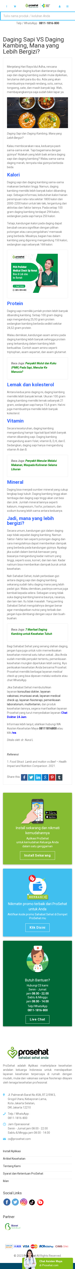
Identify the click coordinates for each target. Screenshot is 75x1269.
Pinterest (52, 777)
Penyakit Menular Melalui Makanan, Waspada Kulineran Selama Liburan (34, 465)
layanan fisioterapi (31, 700)
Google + (45, 777)
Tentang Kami (12, 1166)
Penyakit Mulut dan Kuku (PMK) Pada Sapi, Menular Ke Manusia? (33, 367)
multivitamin (32, 704)
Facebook (24, 777)
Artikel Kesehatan (14, 1158)
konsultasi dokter (28, 691)
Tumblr (59, 777)
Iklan (6, 1181)
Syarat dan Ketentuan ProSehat (23, 1173)
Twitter (31, 777)
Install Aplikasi (12, 1151)
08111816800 (48, 728)
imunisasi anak (29, 695)
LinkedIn (38, 777)
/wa (14, 732)
